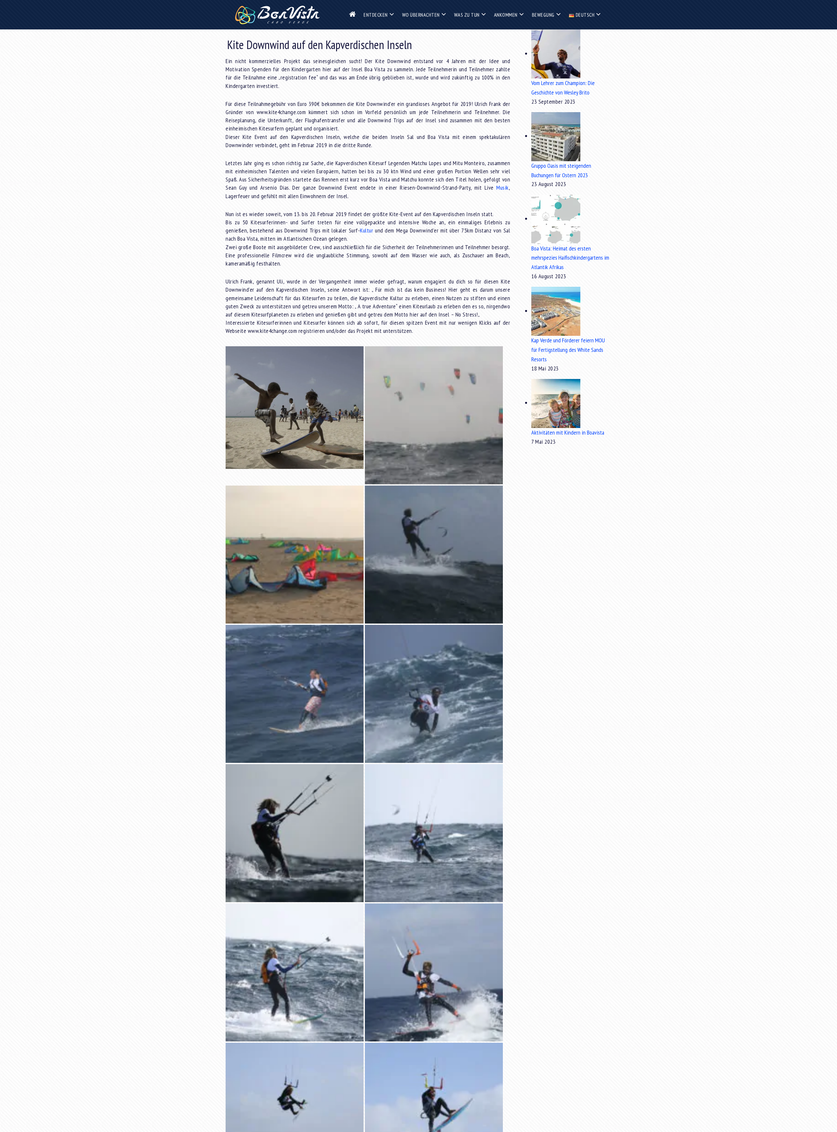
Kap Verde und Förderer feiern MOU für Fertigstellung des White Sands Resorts (568, 349)
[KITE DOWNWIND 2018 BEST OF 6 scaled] (434, 833)
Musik (502, 187)
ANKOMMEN (506, 14)
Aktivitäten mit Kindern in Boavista (567, 432)
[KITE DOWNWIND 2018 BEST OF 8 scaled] (434, 694)
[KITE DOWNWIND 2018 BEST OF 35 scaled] (434, 415)
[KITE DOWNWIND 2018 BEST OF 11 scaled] (295, 694)
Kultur (366, 230)
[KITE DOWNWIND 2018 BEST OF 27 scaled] (295, 555)
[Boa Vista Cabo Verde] (277, 14)
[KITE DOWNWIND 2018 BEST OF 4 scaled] (434, 972)
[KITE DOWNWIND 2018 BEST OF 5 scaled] (295, 972)
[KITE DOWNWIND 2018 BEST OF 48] (295, 407)
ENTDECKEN (376, 14)
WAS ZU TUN (467, 14)
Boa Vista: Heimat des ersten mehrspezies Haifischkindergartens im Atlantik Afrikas (570, 258)
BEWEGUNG (543, 14)
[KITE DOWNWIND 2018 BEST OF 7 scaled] (295, 833)
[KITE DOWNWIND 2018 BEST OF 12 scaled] (434, 555)
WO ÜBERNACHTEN (421, 14)
